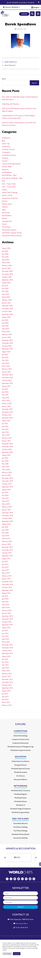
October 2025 (7, 277)
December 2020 (7, 443)
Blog (3, 140)
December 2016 (7, 581)
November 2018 (7, 515)
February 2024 (7, 334)
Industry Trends (7, 195)
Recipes (4, 218)
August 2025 (6, 282)
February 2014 (7, 673)
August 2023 (6, 351)
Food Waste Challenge (20, 830)
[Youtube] (18, 879)
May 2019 (5, 498)
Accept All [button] (16, 954)
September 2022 (7, 383)
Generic (4, 189)
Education (5, 169)
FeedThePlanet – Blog (9, 175)
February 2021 (7, 438)
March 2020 (6, 469)
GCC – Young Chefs (8, 186)
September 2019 (7, 486)
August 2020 (6, 455)
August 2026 (6, 248)
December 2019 (7, 478)
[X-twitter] (22, 879)
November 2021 (7, 412)
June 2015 (5, 633)
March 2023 (6, 366)
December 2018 (7, 512)
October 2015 (7, 621)
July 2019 (5, 492)
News (4, 209)
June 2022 (5, 392)
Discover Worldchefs (11, 7)
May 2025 (5, 291)
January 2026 (6, 268)
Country (5, 161)
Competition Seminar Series (20, 739)
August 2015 (6, 627)
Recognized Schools (20, 765)
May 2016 (5, 601)
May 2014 (5, 665)
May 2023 (5, 360)
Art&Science (6, 138)
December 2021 (7, 409)
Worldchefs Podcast (20, 798)
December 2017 (7, 547)
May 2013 (5, 699)
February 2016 (7, 610)
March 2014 (6, 670)
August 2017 (6, 558)
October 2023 (7, 346)
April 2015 (5, 639)
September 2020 (7, 452)
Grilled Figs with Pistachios (10, 104)
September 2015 (7, 624)
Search (4, 79)
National (5, 206)
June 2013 (5, 696)
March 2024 (6, 331)
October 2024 (7, 311)
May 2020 (5, 463)
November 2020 (7, 446)
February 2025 (7, 300)
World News (6, 227)
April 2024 (5, 328)
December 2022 (7, 374)
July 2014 (5, 659)
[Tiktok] (34, 879)
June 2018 (5, 530)
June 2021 (5, 426)
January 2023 (6, 371)
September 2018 (7, 521)
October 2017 (7, 553)
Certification (6, 146)
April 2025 (5, 294)
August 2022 (6, 386)
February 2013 (7, 705)
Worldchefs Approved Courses (20, 768)
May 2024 (5, 325)
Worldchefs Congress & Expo (12, 232)
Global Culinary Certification (20, 761)
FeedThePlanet (7, 172)
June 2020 (5, 461)
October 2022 (7, 380)
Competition (6, 152)
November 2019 (7, 481)
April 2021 (5, 432)
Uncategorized (7, 221)
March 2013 (6, 702)
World (4, 224)
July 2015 (5, 630)
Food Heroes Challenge (20, 827)
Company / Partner (8, 149)
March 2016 (6, 607)
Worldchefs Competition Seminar (20, 750)
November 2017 (7, 550)
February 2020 (7, 472)
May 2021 (5, 429)
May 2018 (5, 532)
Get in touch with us (21, 923)
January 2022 (6, 406)
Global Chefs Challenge (9, 192)
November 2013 (7, 682)
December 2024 (7, 305)
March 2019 (6, 504)
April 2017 (5, 570)
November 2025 (7, 274)
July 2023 (5, 354)
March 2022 (6, 400)
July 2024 (5, 320)
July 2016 (5, 596)
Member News (7, 204)
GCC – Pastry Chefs (9, 183)
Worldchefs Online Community (20, 790)
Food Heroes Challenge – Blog (12, 178)
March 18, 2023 (21, 29)
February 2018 (7, 541)
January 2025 (6, 302)
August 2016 (6, 593)
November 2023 (7, 343)
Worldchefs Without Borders (12, 235)
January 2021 (6, 440)
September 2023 (7, 348)
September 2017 (7, 555)
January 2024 (6, 337)
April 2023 (5, 363)
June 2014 (5, 662)
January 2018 (6, 544)
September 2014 (7, 653)
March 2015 (6, 642)
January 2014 (6, 676)
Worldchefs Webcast (20, 801)
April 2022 (5, 397)
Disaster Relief (7, 166)
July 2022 (5, 389)
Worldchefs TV (20, 805)
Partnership (6, 212)
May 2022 (5, 394)
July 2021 (5, 423)
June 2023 (5, 357)
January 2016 (6, 613)
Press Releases (6, 215)
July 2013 (5, 693)
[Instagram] (11, 879)
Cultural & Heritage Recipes (11, 163)
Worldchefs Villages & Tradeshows (20, 808)
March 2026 (6, 262)
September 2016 (7, 590)
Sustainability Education (20, 823)
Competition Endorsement (20, 743)
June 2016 (5, 599)
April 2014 (5, 667)
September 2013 (7, 688)
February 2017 (7, 576)
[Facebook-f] (7, 879)
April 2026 (5, 259)
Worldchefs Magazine (20, 794)
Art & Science (20, 776)
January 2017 (6, 578)
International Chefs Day (10, 198)
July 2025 (5, 285)
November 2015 (7, 619)
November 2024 (7, 308)
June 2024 (5, 323)
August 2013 (6, 690)
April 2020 (5, 466)
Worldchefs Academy (9, 229)
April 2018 (5, 535)
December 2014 (7, 644)
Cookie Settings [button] (7, 954)
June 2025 (5, 288)
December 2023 (7, 340)
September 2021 (7, 417)
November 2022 (7, 377)
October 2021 (7, 415)
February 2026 (7, 265)
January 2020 (6, 475)
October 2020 (7, 449)
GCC (3, 181)
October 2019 (7, 484)
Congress (5, 158)
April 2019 (5, 501)
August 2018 (6, 524)
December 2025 (7, 271)
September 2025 (7, 279)
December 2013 (7, 679)
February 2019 (7, 507)
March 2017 (6, 573)
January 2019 (6, 509)
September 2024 (7, 314)
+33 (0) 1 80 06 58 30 (21, 927)
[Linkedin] (14, 879)
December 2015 (7, 616)
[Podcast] (26, 879)
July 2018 (5, 527)
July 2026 (5, 251)
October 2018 (7, 518)
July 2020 (5, 458)
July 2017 (5, 561)
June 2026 (5, 254)
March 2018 (6, 538)
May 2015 (5, 636)
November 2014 (7, 647)
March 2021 (6, 435)
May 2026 (5, 256)
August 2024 (6, 317)
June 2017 (5, 564)
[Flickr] (30, 879)
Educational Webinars (20, 779)
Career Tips (6, 143)
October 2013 (7, 685)
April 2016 (5, 604)
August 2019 (6, 489)
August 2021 (6, 420)
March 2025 (6, 297)
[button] (36, 857)
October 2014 (7, 650)
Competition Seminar (9, 155)
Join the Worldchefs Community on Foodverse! (20, 2)
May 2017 (5, 567)
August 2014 (6, 656)
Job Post (4, 201)
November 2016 (7, 584)
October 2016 (7, 587)
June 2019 (5, 495)
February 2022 (7, 403)
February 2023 (7, 369)
